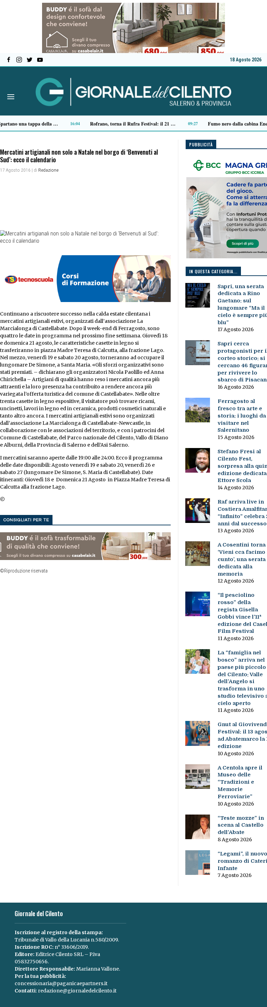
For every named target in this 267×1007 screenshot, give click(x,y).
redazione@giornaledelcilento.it (77, 991)
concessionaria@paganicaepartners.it (61, 983)
